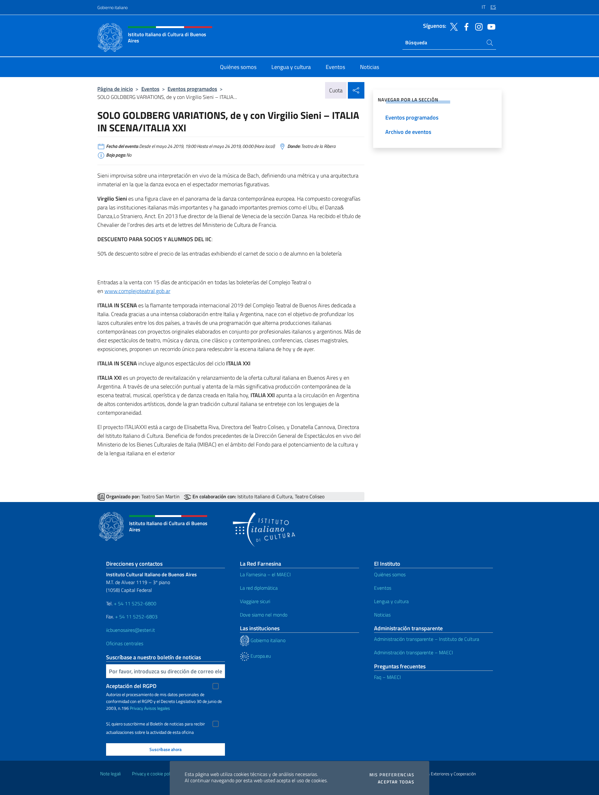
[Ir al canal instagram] (477, 26)
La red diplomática (259, 588)
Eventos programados (192, 89)
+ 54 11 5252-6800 (135, 603)
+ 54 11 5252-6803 (136, 616)
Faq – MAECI (387, 677)
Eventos (150, 89)
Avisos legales (157, 708)
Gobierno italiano (112, 7)
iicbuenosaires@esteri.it (130, 630)
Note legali (110, 773)
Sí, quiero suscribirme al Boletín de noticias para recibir (155, 723)
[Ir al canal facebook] (465, 26)
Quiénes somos (390, 574)
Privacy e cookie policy (153, 773)
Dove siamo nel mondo (263, 614)
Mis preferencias (391, 775)
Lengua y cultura (391, 601)
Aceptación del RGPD (131, 686)
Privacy (136, 708)
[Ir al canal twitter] (452, 26)
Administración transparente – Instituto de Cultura (426, 639)
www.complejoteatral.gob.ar (137, 291)
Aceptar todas (396, 782)
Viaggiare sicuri (255, 601)
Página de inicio (115, 89)
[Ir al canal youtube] (490, 26)
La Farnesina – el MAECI (265, 574)
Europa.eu (260, 656)
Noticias (382, 614)
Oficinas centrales (124, 643)
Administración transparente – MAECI (413, 652)
